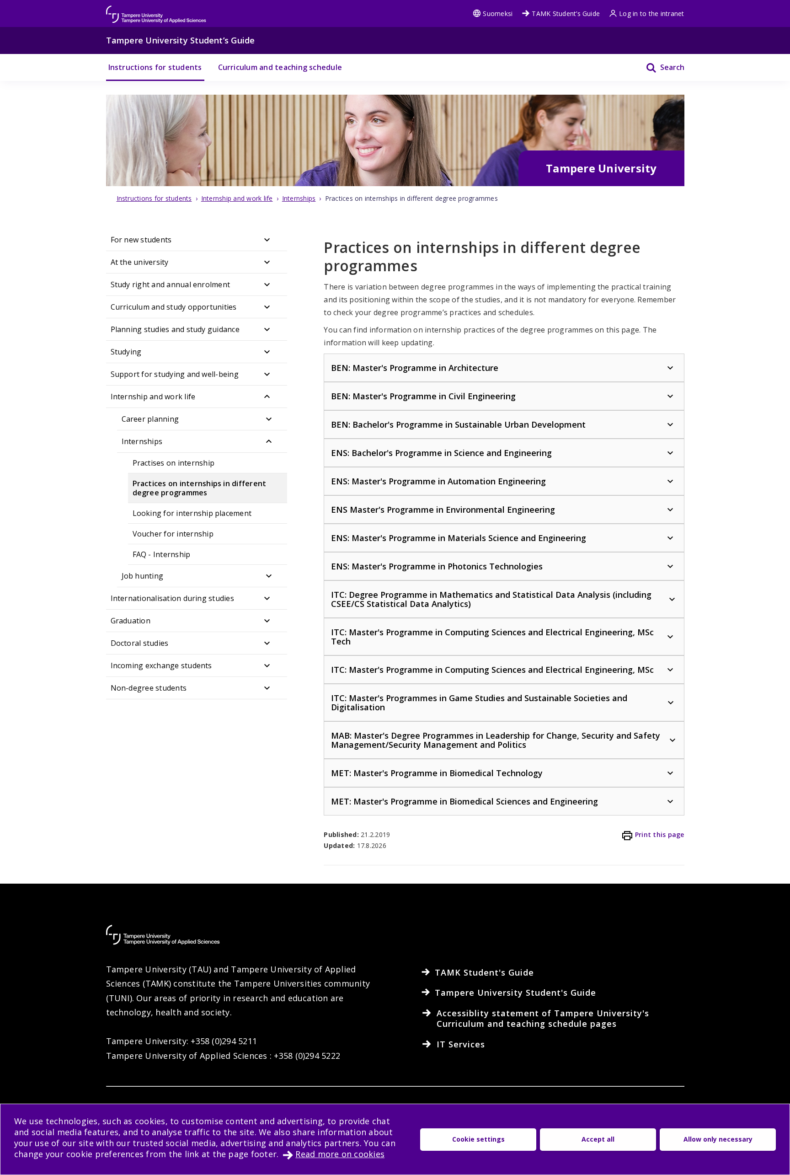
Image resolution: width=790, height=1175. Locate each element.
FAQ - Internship (162, 554)
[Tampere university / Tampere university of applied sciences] (156, 9)
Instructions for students (155, 67)
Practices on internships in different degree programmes (200, 488)
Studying (126, 352)
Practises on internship (174, 463)
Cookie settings (478, 1139)
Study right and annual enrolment (170, 284)
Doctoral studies (140, 643)
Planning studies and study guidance (175, 329)
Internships (142, 441)
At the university (140, 262)
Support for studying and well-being (175, 374)
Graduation (130, 621)
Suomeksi (497, 13)
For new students (141, 240)
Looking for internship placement (192, 513)
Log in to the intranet (651, 13)
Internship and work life (153, 397)
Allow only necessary (718, 1139)
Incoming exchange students (161, 665)
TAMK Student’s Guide (566, 13)
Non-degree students (149, 688)
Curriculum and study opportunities (174, 307)
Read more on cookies (339, 1153)
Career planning (150, 419)
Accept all (598, 1139)
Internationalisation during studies (172, 598)
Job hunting (143, 576)
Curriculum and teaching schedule (280, 67)
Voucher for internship (173, 534)
